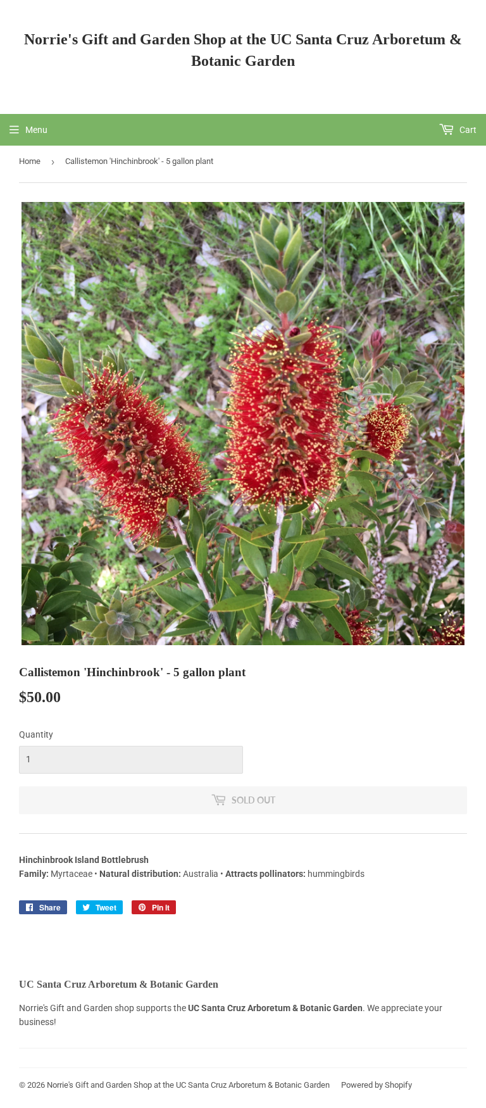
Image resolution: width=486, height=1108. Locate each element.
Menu (36, 130)
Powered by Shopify (376, 1085)
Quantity (36, 734)
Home (29, 161)
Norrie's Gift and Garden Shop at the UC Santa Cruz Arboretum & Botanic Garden (243, 49)
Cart (467, 130)
